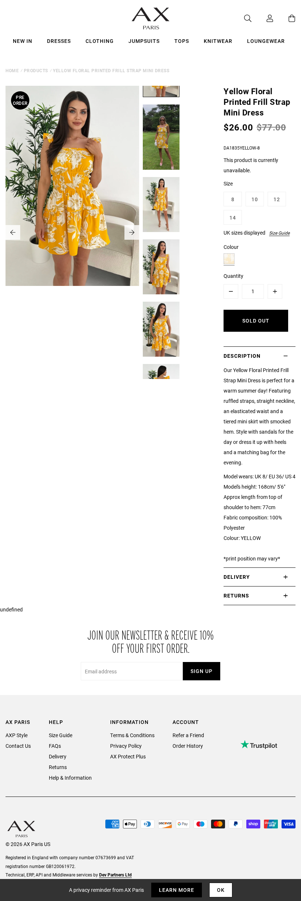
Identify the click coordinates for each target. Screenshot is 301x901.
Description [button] (242, 355)
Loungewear (266, 40)
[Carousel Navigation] (72, 232)
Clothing (100, 40)
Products (36, 70)
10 (254, 199)
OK (221, 889)
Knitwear (218, 40)
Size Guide (279, 233)
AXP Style (17, 735)
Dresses (59, 40)
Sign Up (202, 671)
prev (13, 232)
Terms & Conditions (132, 735)
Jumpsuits (144, 40)
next (131, 232)
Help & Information (70, 777)
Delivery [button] (237, 576)
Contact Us (18, 745)
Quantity (233, 275)
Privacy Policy (126, 745)
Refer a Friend (188, 735)
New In (22, 40)
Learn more (176, 889)
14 (232, 217)
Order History (188, 745)
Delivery (57, 756)
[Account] (262, 18)
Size (228, 183)
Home (12, 70)
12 (276, 199)
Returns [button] (236, 595)
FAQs (55, 745)
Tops (181, 40)
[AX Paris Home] (151, 18)
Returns (58, 767)
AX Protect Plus (128, 756)
